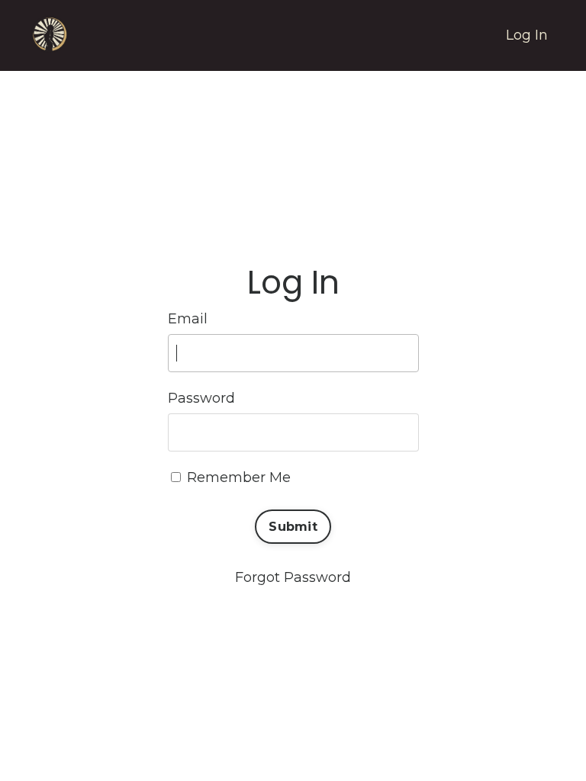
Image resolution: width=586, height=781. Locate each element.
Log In (527, 35)
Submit (293, 526)
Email (188, 318)
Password (201, 398)
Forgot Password (293, 577)
